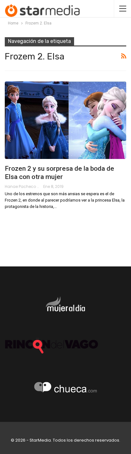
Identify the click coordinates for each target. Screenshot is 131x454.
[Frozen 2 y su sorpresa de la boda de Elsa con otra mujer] (65, 120)
